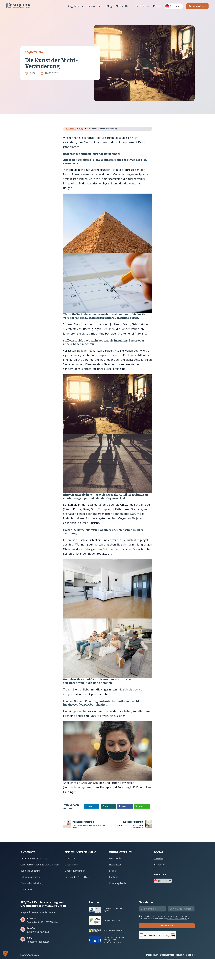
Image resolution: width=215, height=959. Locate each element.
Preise (157, 6)
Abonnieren (167, 926)
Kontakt (113, 876)
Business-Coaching (30, 870)
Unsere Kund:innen (75, 870)
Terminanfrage (197, 6)
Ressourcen (95, 6)
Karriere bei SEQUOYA (76, 876)
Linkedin (158, 858)
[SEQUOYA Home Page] (18, 6)
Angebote (73, 6)
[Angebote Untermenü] (82, 6)
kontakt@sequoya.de (38, 941)
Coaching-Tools (117, 883)
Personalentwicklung (31, 883)
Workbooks (115, 858)
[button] (173, 6)
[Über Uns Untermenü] (148, 6)
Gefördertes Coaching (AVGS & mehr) (40, 864)
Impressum (152, 954)
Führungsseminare (30, 876)
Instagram (159, 864)
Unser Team (71, 864)
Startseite (71, 129)
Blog (109, 6)
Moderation (26, 889)
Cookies (190, 954)
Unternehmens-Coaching (33, 858)
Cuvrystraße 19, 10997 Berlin (42, 922)
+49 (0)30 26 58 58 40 (38, 932)
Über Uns (139, 6)
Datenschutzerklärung (177, 918)
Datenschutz (167, 954)
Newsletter (123, 6)
